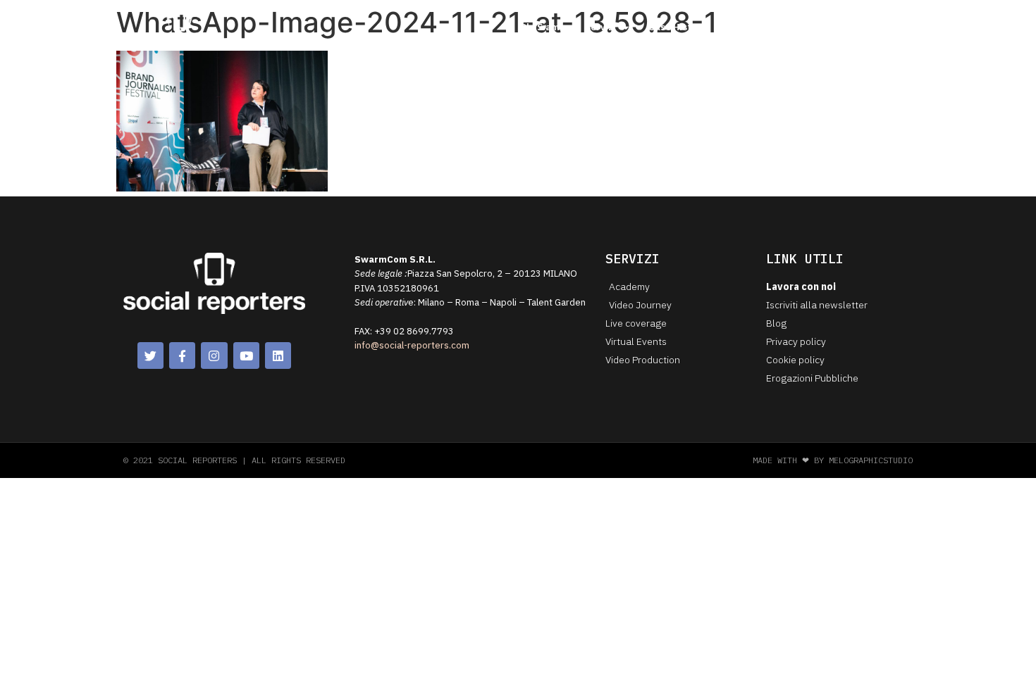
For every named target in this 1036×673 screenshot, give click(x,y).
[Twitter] (150, 355)
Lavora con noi (869, 27)
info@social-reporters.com (411, 345)
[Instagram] (214, 355)
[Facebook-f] (182, 355)
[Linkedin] (278, 355)
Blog (736, 27)
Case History (677, 27)
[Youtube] (246, 355)
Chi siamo (542, 27)
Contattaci (790, 27)
